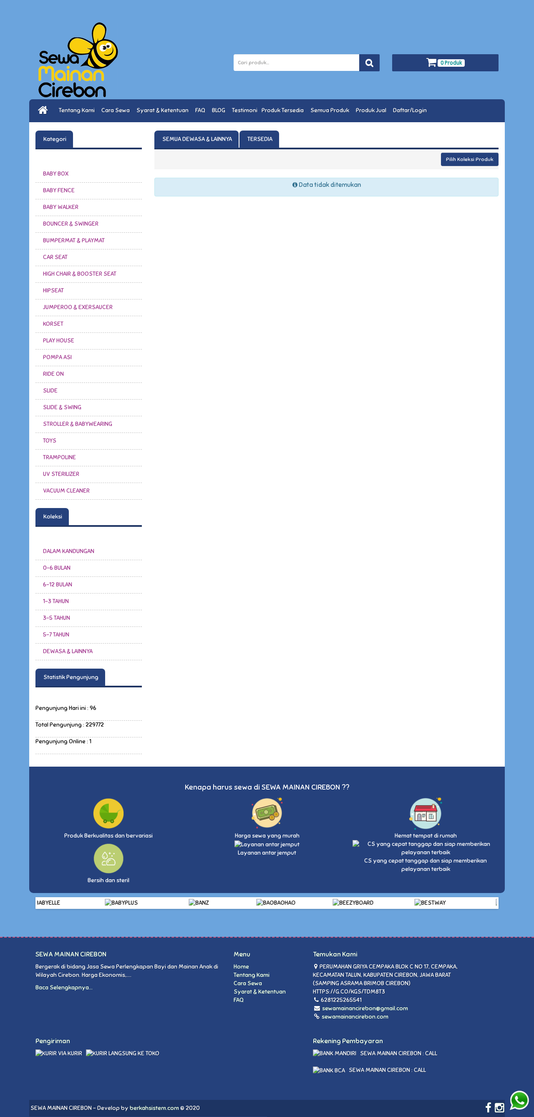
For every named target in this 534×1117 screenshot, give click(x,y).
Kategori (54, 139)
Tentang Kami (78, 110)
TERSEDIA (259, 139)
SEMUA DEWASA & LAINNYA (196, 139)
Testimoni (244, 110)
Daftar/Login (411, 110)
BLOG (220, 110)
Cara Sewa (116, 110)
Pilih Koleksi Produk (470, 159)
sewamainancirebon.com (354, 1016)
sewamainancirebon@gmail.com (365, 1008)
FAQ (201, 110)
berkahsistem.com (154, 1108)
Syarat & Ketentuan (163, 110)
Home (241, 966)
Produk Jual (372, 110)
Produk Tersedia (284, 110)
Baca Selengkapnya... (64, 987)
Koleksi (52, 516)
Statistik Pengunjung (70, 677)
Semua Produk (331, 110)
